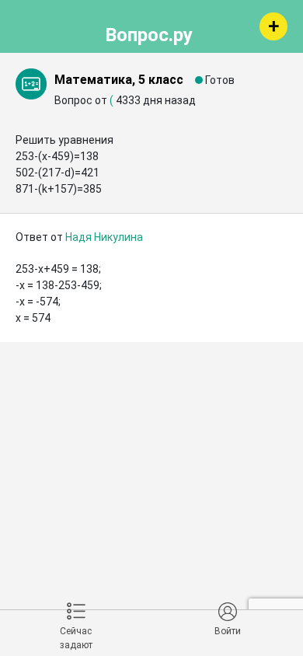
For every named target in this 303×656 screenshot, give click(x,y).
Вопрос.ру (149, 32)
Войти (227, 631)
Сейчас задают (76, 638)
